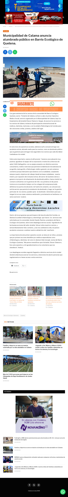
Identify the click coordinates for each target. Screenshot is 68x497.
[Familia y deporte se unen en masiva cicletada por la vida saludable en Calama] (18, 334)
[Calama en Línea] (34, 17)
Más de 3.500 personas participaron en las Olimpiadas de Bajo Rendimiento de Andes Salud (18, 376)
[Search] (63, 17)
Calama (6, 31)
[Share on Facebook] (5, 52)
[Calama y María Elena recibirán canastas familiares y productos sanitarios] (36, 291)
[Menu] (5, 17)
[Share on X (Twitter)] (10, 52)
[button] (63, 492)
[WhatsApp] (5, 115)
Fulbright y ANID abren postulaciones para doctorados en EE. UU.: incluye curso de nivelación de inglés (39, 438)
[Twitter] (5, 111)
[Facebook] (5, 106)
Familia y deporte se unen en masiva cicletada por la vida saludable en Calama (17, 346)
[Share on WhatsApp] (15, 52)
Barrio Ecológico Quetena (11, 315)
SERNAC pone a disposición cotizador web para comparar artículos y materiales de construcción (39, 458)
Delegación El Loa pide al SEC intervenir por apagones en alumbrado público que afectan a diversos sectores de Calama (54, 300)
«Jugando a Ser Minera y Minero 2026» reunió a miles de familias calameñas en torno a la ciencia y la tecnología (48, 347)
